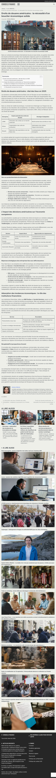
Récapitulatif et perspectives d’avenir (14, 87)
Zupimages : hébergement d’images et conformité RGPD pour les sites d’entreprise (24, 529)
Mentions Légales (33, 753)
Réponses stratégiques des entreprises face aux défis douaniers (20, 83)
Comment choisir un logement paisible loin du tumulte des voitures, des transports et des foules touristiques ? (13, 761)
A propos (31, 745)
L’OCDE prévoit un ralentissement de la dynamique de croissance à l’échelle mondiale (24, 503)
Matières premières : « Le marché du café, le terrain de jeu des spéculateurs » (22, 645)
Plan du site (32, 756)
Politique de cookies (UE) (35, 761)
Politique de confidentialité (36, 758)
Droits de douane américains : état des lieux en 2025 (16, 78)
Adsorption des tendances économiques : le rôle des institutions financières (22, 85)
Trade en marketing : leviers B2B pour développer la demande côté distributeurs (23, 591)
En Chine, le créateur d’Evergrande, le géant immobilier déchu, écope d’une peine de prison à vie (14, 767)
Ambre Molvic (11, 19)
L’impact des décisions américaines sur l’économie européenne (19, 82)
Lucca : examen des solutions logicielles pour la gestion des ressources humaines (24, 477)
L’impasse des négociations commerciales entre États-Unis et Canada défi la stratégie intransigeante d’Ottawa (14, 755)
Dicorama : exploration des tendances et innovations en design (9, 428)
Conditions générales (34, 748)
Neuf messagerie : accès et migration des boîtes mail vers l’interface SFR (21, 450)
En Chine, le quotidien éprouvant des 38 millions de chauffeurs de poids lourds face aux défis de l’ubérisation (28, 430)
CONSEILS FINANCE (8, 4)
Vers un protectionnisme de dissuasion (14, 80)
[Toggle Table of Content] (40, 76)
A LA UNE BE (4, 396)
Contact (31, 751)
